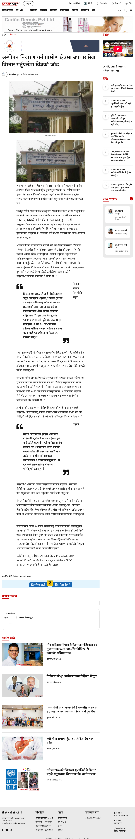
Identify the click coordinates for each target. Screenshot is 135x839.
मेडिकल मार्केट (64, 10)
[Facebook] (3, 830)
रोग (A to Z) (49, 818)
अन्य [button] (93, 10)
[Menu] (131, 9)
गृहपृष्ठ (4, 34)
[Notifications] (119, 10)
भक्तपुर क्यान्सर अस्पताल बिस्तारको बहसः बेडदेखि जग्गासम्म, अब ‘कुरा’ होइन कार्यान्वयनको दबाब (120, 156)
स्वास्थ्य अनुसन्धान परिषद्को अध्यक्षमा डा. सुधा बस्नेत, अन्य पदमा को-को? (121, 187)
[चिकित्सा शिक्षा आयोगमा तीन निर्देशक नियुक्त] (22, 685)
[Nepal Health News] (11, 3)
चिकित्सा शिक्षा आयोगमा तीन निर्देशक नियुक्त (72, 677)
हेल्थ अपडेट (49, 830)
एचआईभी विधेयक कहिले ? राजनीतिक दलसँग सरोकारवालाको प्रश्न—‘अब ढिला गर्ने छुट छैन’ (72, 710)
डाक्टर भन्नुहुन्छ (7, 10)
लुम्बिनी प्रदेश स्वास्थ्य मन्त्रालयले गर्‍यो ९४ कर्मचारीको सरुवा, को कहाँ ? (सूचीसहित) (121, 120)
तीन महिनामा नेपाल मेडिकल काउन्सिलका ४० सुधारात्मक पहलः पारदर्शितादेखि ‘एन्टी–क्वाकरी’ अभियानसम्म (72, 649)
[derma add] (67, 24)
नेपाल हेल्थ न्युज (14, 74)
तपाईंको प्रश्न (85, 10)
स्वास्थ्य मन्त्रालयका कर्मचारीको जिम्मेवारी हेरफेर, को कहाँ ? (121, 172)
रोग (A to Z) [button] (20, 10)
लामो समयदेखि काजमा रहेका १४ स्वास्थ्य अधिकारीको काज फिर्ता (122, 89)
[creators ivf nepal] (51, 46)
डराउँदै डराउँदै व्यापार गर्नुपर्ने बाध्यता (114, 69)
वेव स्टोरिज (53, 10)
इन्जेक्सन (43, 10)
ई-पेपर (60, 826)
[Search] (125, 10)
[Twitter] (11, 830)
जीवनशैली (33, 10)
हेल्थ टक (75, 10)
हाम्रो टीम (60, 830)
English (28, 3)
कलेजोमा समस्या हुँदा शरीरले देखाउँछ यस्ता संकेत (70, 741)
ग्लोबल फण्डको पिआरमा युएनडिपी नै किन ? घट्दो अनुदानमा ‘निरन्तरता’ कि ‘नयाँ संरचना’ (72, 773)
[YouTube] (7, 830)
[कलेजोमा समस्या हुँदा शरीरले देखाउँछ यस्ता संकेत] (22, 748)
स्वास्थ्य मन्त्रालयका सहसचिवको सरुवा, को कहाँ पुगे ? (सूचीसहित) (121, 104)
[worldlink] (51, 584)
